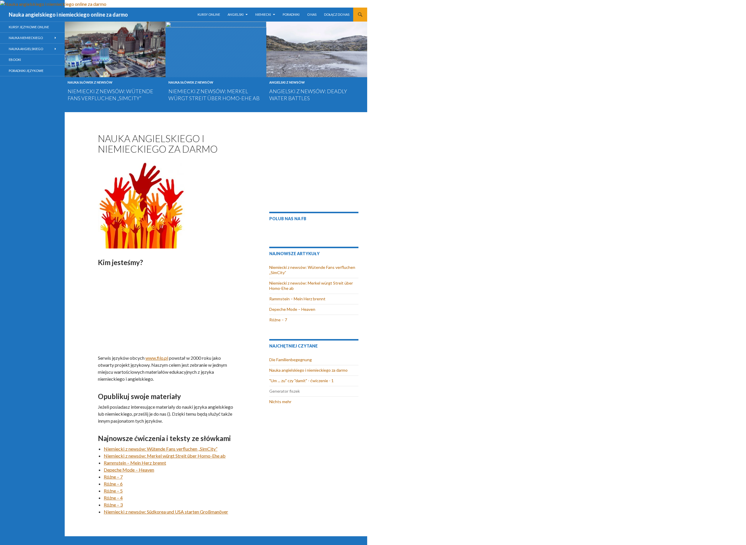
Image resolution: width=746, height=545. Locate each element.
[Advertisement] (167, 310)
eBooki (15, 59)
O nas (311, 14)
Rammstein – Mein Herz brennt (135, 462)
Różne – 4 (113, 497)
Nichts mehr (280, 401)
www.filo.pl (156, 358)
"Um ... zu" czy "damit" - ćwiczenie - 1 (301, 380)
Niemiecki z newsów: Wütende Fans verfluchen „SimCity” (160, 448)
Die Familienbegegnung (290, 359)
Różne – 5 (113, 490)
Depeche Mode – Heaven (129, 469)
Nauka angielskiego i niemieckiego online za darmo (68, 14)
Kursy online (209, 14)
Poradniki (291, 14)
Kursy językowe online (29, 27)
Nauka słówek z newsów (90, 82)
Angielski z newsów (287, 82)
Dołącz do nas (336, 14)
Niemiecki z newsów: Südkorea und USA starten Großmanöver (166, 511)
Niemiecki (263, 14)
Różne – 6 (113, 483)
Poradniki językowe (26, 71)
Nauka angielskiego (26, 49)
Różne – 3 (113, 504)
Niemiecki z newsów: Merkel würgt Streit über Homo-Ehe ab (165, 455)
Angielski (236, 14)
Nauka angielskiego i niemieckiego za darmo (308, 370)
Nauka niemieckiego (26, 38)
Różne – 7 (113, 476)
